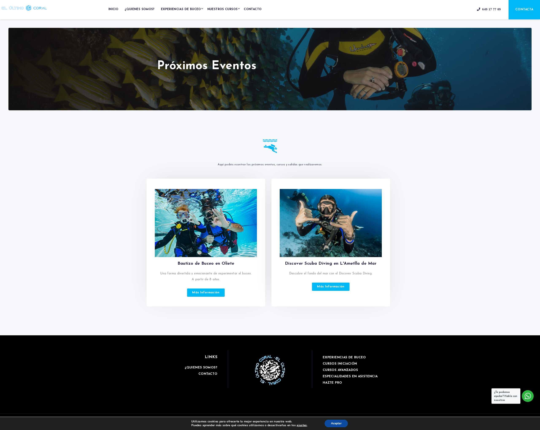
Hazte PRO (332, 382)
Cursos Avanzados (340, 370)
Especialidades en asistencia (350, 376)
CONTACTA (524, 9)
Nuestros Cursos (222, 9)
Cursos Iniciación (340, 363)
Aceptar (336, 423)
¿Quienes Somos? (140, 9)
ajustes (302, 425)
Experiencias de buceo (181, 9)
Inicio (113, 9)
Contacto (253, 9)
